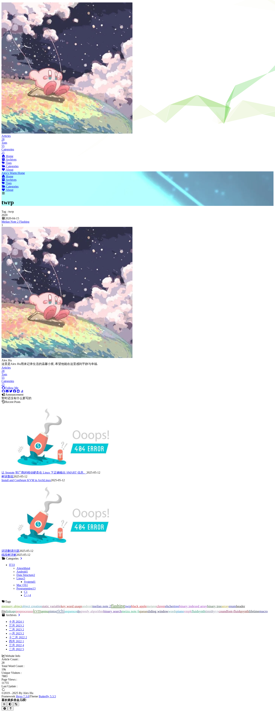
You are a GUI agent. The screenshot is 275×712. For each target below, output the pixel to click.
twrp (128, 606)
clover (161, 606)
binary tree (214, 606)
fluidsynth (198, 611)
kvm (37, 610)
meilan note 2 (101, 606)
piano (180, 611)
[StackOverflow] (22, 391)
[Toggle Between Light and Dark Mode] (10, 704)
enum (232, 606)
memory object (11, 606)
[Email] (7, 391)
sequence (71, 611)
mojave (152, 606)
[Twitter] (11, 391)
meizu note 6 (130, 611)
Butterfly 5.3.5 (47, 696)
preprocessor (24, 611)
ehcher (169, 606)
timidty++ (212, 611)
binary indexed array (193, 606)
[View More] (21, 558)
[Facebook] (14, 391)
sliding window (157, 611)
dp (78, 611)
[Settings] (4, 709)
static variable (51, 606)
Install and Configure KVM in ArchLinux (26, 480)
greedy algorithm (91, 611)
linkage (11, 611)
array (225, 606)
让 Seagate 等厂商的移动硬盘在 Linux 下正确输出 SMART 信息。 (43, 472)
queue (143, 611)
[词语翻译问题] (63, 547)
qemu (44, 611)
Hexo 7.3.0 (22, 696)
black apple (139, 606)
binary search (112, 611)
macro (263, 611)
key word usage (71, 606)
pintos (52, 611)
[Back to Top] (11, 709)
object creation (32, 606)
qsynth (244, 611)
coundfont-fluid (229, 611)
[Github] (3, 391)
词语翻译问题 (10, 550)
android (87, 606)
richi (61, 610)
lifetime (254, 611)
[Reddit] (18, 391)
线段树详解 (8, 554)
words (172, 611)
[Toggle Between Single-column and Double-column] (16, 704)
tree (176, 606)
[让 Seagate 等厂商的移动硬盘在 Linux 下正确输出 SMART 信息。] (63, 469)
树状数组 (7, 476)
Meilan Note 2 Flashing (15, 221)
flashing (118, 605)
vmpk (188, 611)
